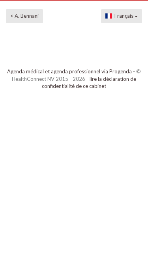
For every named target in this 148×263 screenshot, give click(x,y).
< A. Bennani (24, 16)
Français (123, 16)
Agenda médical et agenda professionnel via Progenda (69, 71)
